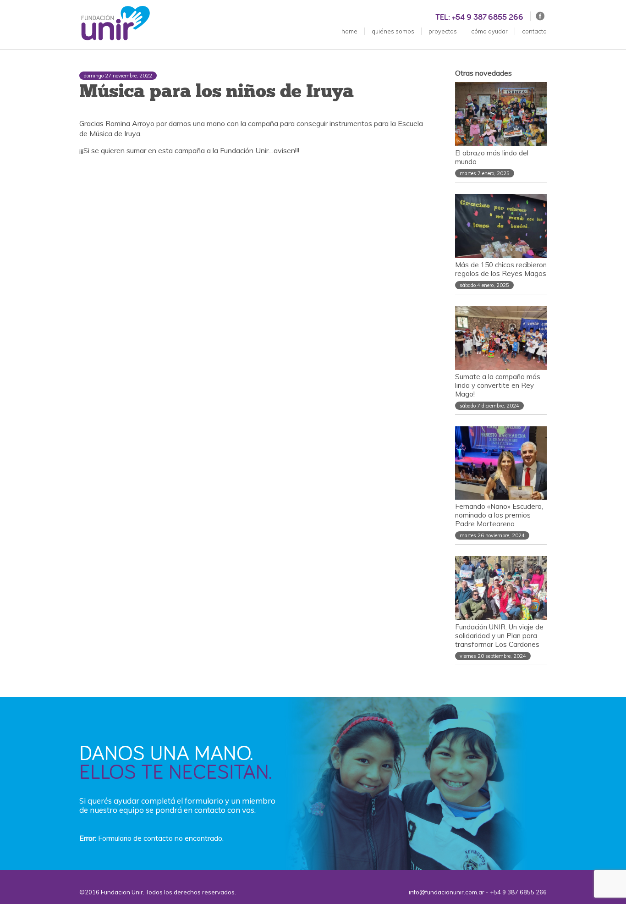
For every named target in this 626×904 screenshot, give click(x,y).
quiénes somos (393, 31)
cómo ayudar (489, 31)
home (349, 31)
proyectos (442, 31)
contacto (534, 31)
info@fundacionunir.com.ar (446, 892)
